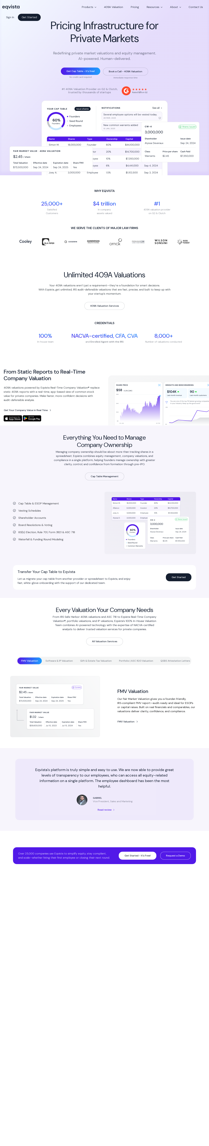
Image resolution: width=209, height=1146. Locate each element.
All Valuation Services (104, 641)
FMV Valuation (126, 721)
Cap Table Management (104, 476)
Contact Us (196, 7)
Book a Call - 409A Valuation (125, 71)
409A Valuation (113, 7)
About (174, 7)
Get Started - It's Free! (138, 855)
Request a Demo (175, 855)
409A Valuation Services (104, 305)
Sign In (10, 17)
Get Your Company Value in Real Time (26, 410)
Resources (153, 7)
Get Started (29, 17)
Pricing (135, 7)
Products (87, 7)
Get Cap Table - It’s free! (80, 71)
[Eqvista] (21, 7)
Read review (105, 809)
